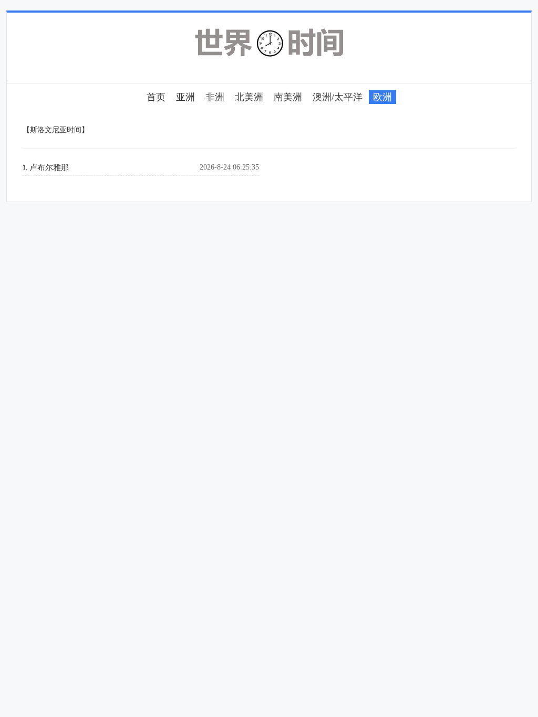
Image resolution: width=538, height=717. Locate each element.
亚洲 (185, 97)
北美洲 (249, 97)
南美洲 (288, 97)
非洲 (214, 97)
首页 (156, 97)
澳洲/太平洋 (338, 97)
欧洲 (382, 97)
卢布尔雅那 (49, 167)
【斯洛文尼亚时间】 (56, 130)
